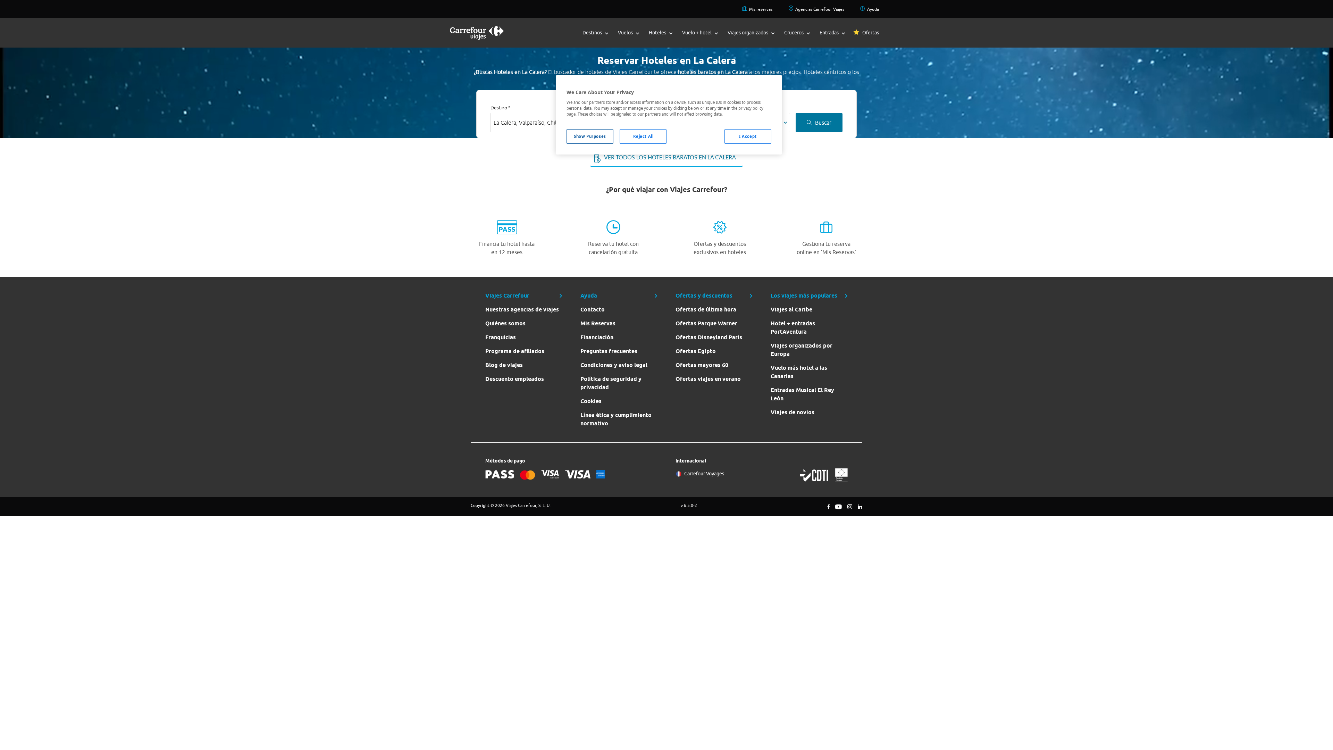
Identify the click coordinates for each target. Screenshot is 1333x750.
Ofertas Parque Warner (706, 323)
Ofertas (870, 32)
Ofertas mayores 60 (702, 365)
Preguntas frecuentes (608, 351)
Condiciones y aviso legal (613, 365)
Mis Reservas (597, 323)
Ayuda (873, 9)
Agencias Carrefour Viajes (819, 9)
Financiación (596, 337)
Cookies (591, 401)
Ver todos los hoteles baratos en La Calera (670, 157)
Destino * (501, 107)
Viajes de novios (792, 412)
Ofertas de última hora (706, 309)
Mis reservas (760, 9)
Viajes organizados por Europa (801, 349)
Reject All (643, 136)
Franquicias (500, 337)
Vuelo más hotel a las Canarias (799, 372)
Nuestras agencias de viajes (522, 309)
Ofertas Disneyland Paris (709, 337)
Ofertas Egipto (696, 351)
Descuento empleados (514, 379)
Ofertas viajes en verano (708, 379)
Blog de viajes (504, 365)
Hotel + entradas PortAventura (793, 327)
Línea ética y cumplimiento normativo (616, 419)
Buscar (823, 122)
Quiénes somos (505, 323)
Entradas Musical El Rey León (802, 394)
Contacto (592, 309)
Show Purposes (590, 136)
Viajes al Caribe (791, 309)
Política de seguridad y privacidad (611, 383)
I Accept (748, 136)
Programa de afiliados (514, 351)
